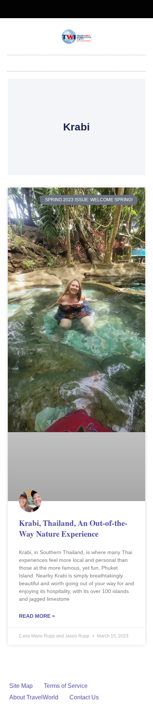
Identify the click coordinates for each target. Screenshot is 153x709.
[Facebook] (70, 9)
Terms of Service (66, 686)
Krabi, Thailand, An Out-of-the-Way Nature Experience (73, 528)
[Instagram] (83, 9)
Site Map (21, 686)
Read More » (37, 616)
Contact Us (84, 697)
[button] (76, 61)
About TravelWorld (33, 697)
